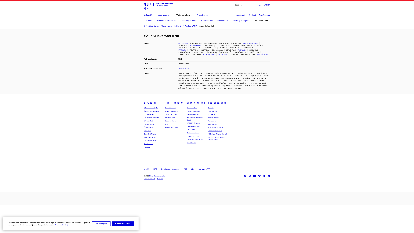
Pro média (211, 114)
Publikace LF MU (262, 21)
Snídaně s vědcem (193, 133)
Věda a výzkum (196, 103)
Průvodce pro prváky (172, 127)
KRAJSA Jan (182, 50)
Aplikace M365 (204, 169)
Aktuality (211, 108)
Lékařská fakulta (183, 68)
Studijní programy (171, 114)
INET (155, 169)
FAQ (166, 124)
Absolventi (240, 15)
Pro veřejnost (217, 103)
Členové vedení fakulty (151, 111)
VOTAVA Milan (222, 54)
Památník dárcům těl (215, 131)
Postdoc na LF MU (193, 136)
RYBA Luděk (242, 50)
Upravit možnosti (60, 225)
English (267, 5)
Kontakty (147, 147)
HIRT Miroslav (183, 43)
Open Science (222, 21)
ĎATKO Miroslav (195, 45)
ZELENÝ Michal (262, 54)
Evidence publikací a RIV (167, 21)
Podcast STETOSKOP (215, 127)
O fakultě (150, 103)
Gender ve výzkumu (193, 126)
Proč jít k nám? (170, 108)
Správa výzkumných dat (242, 21)
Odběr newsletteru (171, 111)
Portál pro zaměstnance (170, 169)
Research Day (191, 143)
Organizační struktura (151, 117)
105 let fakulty (148, 121)
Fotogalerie (212, 121)
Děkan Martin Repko (151, 108)
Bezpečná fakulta (150, 134)
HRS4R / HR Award (193, 123)
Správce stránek (149, 179)
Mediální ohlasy (213, 117)
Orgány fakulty (149, 114)
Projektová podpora (193, 111)
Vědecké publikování (189, 21)
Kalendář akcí (212, 111)
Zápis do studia (170, 121)
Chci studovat (174, 103)
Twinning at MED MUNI (195, 139)
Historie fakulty (149, 124)
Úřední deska (148, 127)
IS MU (146, 169)
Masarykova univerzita (157, 176)
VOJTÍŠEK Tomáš (209, 54)
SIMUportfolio (189, 169)
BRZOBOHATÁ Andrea (250, 43)
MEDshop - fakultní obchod (217, 134)
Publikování (148, 21)
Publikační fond (207, 21)
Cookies (160, 179)
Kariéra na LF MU (150, 137)
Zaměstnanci (264, 15)
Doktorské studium (193, 114)
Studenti (252, 15)
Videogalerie (212, 124)
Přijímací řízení (170, 117)
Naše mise (147, 131)
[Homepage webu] (158, 6)
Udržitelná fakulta (150, 140)
